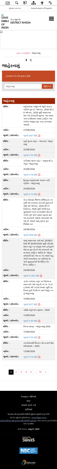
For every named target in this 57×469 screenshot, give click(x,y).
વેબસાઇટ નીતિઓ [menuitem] (28, 396)
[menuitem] (7, 3)
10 (40, 372)
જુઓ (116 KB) (30, 357)
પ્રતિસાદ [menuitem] (28, 409)
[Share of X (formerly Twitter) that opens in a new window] (31, 60)
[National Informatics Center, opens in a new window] (28, 451)
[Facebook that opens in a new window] (26, 60)
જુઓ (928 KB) (30, 235)
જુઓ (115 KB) (30, 194)
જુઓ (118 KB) (30, 174)
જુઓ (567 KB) (30, 135)
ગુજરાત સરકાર (15, 8)
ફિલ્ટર (48, 86)
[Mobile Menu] (51, 18)
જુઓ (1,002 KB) (31, 275)
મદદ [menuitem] (29, 400)
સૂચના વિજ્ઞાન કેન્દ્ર (38, 417)
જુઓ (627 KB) (30, 304)
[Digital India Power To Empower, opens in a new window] (28, 463)
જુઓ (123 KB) (30, 155)
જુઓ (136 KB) (30, 321)
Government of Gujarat (41, 8)
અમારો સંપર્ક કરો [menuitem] (28, 405)
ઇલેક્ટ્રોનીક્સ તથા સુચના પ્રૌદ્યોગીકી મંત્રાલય (18, 420)
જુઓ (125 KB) (30, 337)
